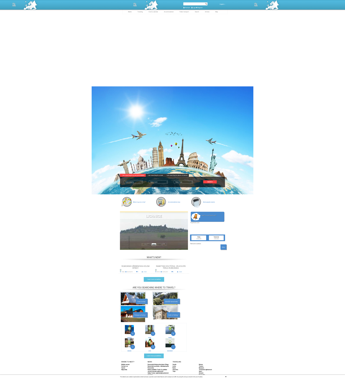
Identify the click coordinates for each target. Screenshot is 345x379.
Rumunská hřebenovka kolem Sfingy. (136, 267)
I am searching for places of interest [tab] (177, 175)
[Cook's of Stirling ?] (165, 312)
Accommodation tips (174, 202)
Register (200, 7)
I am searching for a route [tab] (155, 175)
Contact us (124, 366)
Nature (201, 364)
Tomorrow (216, 238)
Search (197, 12)
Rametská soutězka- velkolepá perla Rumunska (171, 267)
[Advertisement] (206, 262)
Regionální (170, 349)
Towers (171, 335)
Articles (207, 12)
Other (223, 247)
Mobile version (125, 364)
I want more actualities (154, 279)
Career (123, 368)
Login (194, 7)
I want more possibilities (154, 356)
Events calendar (153, 12)
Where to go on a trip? (139, 202)
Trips (173, 371)
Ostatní (201, 373)
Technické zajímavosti (205, 369)
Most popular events (209, 202)
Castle (174, 364)
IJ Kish (145, 271)
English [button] (222, 4)
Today (198, 238)
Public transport (184, 12)
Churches (130, 335)
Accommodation (169, 12)
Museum (130, 349)
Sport (200, 371)
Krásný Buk (154, 216)
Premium (187, 7)
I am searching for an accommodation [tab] (133, 175)
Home (130, 12)
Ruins (150, 335)
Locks (151, 349)
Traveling (140, 12)
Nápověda (124, 369)
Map (216, 12)
